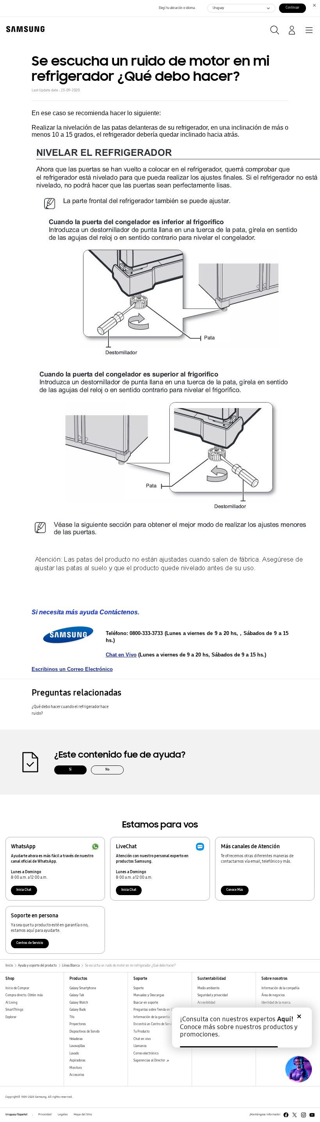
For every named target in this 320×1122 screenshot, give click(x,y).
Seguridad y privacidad (212, 995)
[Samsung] (23, 29)
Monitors (75, 1068)
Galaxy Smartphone (82, 988)
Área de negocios (273, 995)
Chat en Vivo (121, 655)
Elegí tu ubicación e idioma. (177, 8)
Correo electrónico (145, 1053)
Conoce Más (234, 890)
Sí (70, 769)
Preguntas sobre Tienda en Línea (155, 1009)
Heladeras (76, 1039)
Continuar (292, 7)
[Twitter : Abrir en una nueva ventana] (294, 1115)
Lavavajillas (77, 1046)
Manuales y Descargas (148, 995)
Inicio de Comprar (17, 988)
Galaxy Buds (77, 1009)
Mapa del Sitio (83, 1114)
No (107, 769)
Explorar (10, 1017)
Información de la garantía (151, 1017)
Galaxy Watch (78, 1002)
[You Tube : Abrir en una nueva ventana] (312, 1115)
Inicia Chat (23, 890)
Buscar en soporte (145, 1002)
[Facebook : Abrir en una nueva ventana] (286, 1115)
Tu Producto (141, 1031)
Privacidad (45, 1114)
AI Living (11, 1002)
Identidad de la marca (275, 1002)
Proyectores (77, 1024)
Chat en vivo (142, 1039)
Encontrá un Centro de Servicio (154, 1024)
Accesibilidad (206, 1002)
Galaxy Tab (76, 995)
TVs (72, 1017)
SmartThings (14, 1009)
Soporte (138, 988)
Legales (63, 1114)
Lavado (74, 1053)
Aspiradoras (77, 1060)
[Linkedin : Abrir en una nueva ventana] (303, 1115)
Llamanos (140, 1046)
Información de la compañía (280, 988)
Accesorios (76, 1075)
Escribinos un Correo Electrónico (72, 669)
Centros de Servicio (29, 943)
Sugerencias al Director (149, 1060)
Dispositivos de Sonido (84, 1031)
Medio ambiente (208, 988)
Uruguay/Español (16, 1114)
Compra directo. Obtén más (24, 995)
